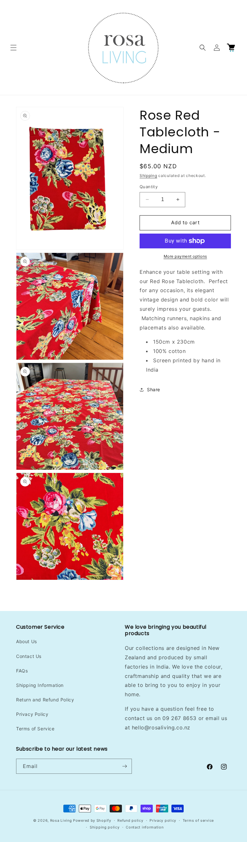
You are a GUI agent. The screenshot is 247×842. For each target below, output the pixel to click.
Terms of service (198, 820)
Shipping (148, 175)
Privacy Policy (32, 714)
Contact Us (28, 656)
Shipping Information (40, 685)
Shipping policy (105, 827)
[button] (13, 48)
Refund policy (130, 820)
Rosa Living (61, 820)
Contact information (144, 827)
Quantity (149, 186)
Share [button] (153, 389)
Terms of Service (35, 728)
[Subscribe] (124, 766)
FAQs (22, 670)
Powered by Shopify (92, 820)
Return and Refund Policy (45, 699)
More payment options (185, 256)
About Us (26, 641)
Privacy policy (163, 820)
